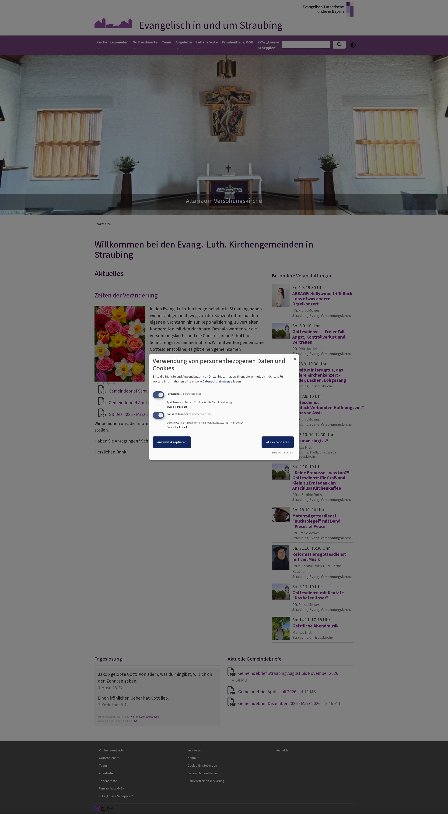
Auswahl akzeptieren (171, 442)
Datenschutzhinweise (217, 381)
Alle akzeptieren (277, 442)
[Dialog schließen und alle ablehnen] (295, 357)
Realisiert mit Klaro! (283, 452)
